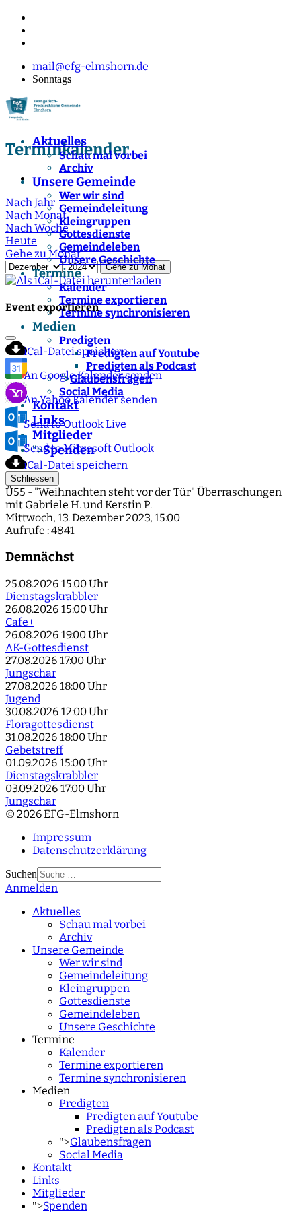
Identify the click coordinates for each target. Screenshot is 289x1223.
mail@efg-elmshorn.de (90, 66)
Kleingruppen (94, 221)
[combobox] (99, 874)
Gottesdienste (94, 234)
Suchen (21, 874)
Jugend (22, 698)
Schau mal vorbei (103, 155)
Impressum (61, 837)
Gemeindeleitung (103, 208)
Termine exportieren (113, 300)
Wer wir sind (91, 195)
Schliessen (32, 478)
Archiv (76, 168)
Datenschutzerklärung (89, 850)
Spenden (65, 1205)
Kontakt (52, 1167)
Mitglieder (58, 1193)
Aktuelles (59, 141)
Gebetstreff (34, 749)
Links (46, 1180)
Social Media (91, 1154)
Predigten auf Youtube (142, 1116)
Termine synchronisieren (122, 1077)
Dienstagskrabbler (51, 596)
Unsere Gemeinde (84, 181)
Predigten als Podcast (140, 1129)
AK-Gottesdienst (47, 647)
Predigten (84, 1103)
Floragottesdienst (49, 724)
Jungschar (30, 673)
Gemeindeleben (99, 246)
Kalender (83, 287)
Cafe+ (19, 622)
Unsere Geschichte (107, 259)
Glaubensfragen (110, 1141)
